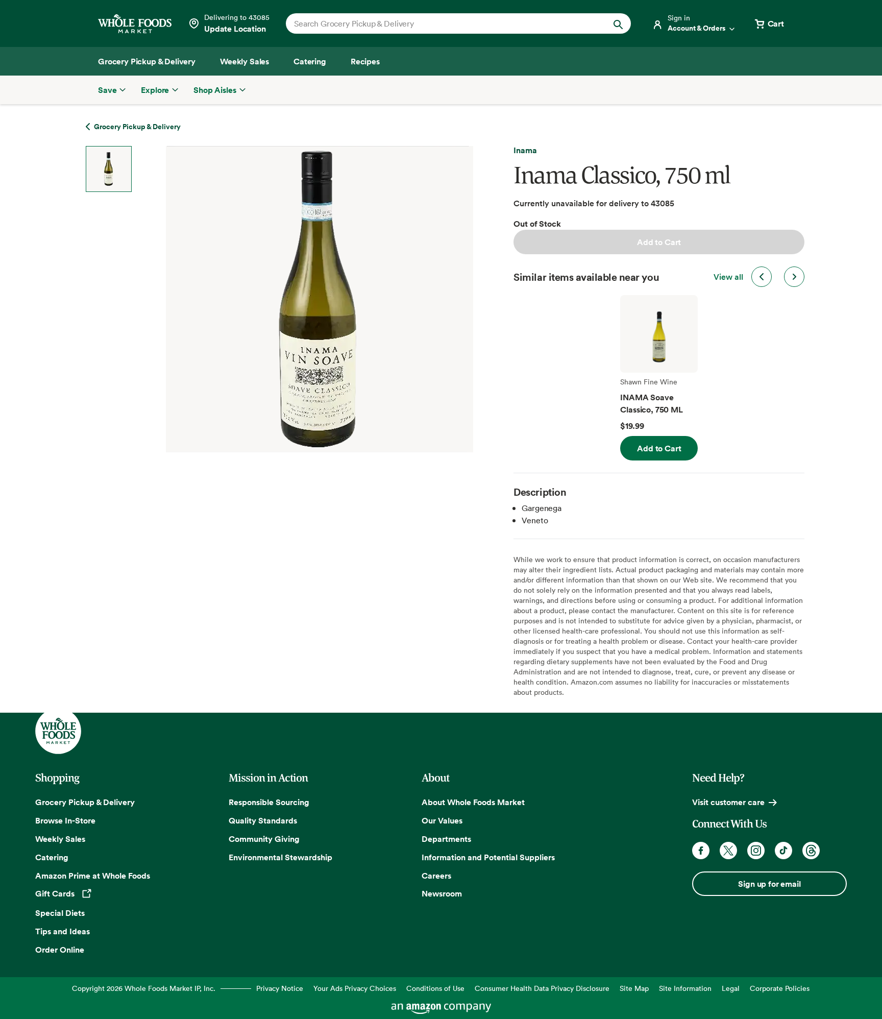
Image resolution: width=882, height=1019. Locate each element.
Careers (436, 875)
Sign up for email (769, 883)
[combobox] (442, 23)
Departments (446, 838)
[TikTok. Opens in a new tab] (783, 850)
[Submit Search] (618, 23)
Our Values (442, 820)
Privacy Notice (279, 988)
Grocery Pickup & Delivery (85, 802)
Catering (51, 857)
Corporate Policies (780, 988)
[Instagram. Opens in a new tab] (756, 850)
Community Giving (264, 838)
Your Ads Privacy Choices (354, 988)
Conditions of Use (435, 988)
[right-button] (794, 276)
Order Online (59, 949)
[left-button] (761, 276)
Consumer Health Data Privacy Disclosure (542, 988)
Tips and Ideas (62, 931)
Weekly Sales (60, 838)
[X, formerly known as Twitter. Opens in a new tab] (728, 850)
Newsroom (442, 893)
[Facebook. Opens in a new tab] (700, 850)
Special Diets (60, 912)
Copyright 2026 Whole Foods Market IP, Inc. (143, 988)
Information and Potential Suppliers (488, 857)
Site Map (634, 988)
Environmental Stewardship (280, 857)
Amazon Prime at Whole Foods (92, 875)
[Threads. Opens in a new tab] (811, 850)
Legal (731, 988)
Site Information (685, 988)
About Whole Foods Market (473, 802)
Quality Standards (263, 820)
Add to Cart (659, 242)
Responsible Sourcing (269, 802)
